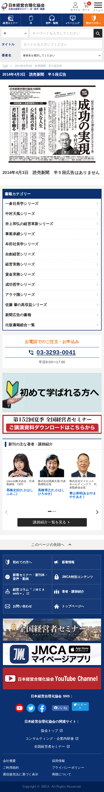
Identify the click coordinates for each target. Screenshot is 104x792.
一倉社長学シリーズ (22, 203)
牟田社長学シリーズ (22, 244)
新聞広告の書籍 (18, 315)
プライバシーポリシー (68, 767)
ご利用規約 (11, 767)
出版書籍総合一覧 (20, 325)
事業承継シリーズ (20, 234)
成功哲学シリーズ (20, 284)
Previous (4, 512)
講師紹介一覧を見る (52, 522)
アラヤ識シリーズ (20, 294)
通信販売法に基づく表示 (20, 774)
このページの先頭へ (52, 545)
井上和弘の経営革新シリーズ (29, 224)
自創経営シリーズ (20, 254)
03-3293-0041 (52, 352)
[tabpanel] (20, 473)
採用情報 (58, 761)
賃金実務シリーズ (20, 274)
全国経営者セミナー (49, 746)
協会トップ (49, 731)
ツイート (82, 706)
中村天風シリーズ (20, 213)
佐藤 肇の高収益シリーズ (26, 305)
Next (95, 512)
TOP (5, 65)
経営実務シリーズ (20, 264)
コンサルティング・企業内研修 (49, 738)
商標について (61, 774)
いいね (62, 708)
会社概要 (9, 761)
